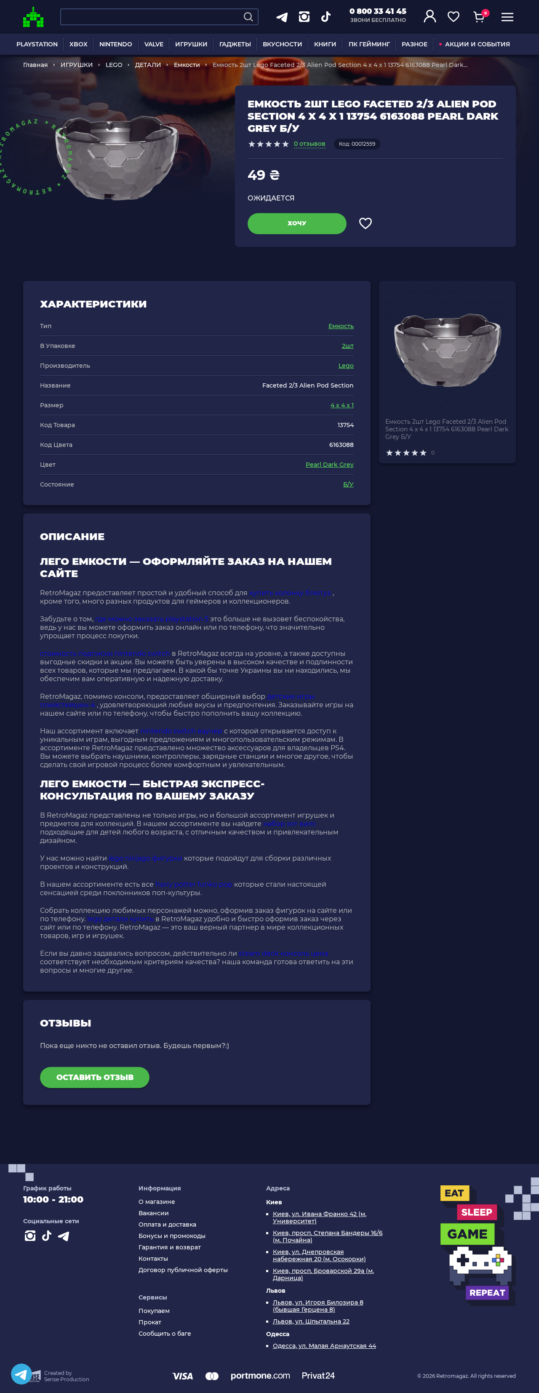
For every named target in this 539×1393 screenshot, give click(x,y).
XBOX (78, 44)
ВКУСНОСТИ (282, 44)
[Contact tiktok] (48, 1237)
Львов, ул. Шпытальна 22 (311, 1321)
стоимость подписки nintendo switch (105, 654)
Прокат (150, 1322)
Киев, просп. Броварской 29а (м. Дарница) (323, 1274)
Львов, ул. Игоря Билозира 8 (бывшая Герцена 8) (318, 1306)
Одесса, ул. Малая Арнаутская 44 (324, 1346)
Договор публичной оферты (183, 1270)
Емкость (341, 326)
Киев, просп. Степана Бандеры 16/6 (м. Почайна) (328, 1237)
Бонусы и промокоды (172, 1236)
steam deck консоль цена (283, 953)
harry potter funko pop (193, 884)
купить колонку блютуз (290, 593)
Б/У (348, 484)
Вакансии (154, 1213)
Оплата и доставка (167, 1224)
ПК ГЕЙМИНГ (369, 44)
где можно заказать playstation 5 (151, 619)
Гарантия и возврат (170, 1247)
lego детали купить (120, 919)
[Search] (248, 16)
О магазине (157, 1202)
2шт (348, 346)
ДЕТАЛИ (148, 65)
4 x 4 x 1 (342, 405)
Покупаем (154, 1311)
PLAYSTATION (37, 44)
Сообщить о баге (165, 1333)
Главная (35, 65)
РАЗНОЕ (414, 44)
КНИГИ (325, 44)
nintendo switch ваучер (181, 731)
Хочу (297, 223)
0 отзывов (310, 143)
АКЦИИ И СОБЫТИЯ (477, 44)
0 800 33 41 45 (378, 11)
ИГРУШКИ (191, 44)
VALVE (153, 44)
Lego (346, 365)
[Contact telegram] (65, 1237)
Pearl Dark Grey (330, 464)
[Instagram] (31, 1237)
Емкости (187, 65)
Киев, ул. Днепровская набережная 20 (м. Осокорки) (319, 1256)
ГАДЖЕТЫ (235, 44)
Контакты (153, 1258)
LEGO (114, 65)
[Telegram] (21, 1374)
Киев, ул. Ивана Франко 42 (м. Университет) (319, 1218)
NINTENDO (115, 44)
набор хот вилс (289, 824)
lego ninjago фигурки (145, 858)
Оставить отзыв (94, 1077)
